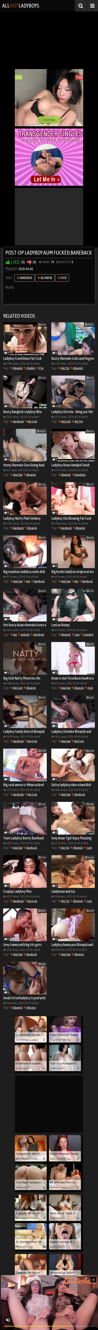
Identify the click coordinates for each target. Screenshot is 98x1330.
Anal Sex (17, 474)
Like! (15, 262)
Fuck (63, 278)
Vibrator (31, 1007)
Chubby (30, 368)
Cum (77, 634)
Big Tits (65, 368)
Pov (41, 368)
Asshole (25, 634)
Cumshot (88, 634)
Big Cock (32, 421)
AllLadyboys (20, 6)
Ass (28, 581)
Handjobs (80, 474)
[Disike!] (29, 262)
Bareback (26, 278)
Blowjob (46, 278)
